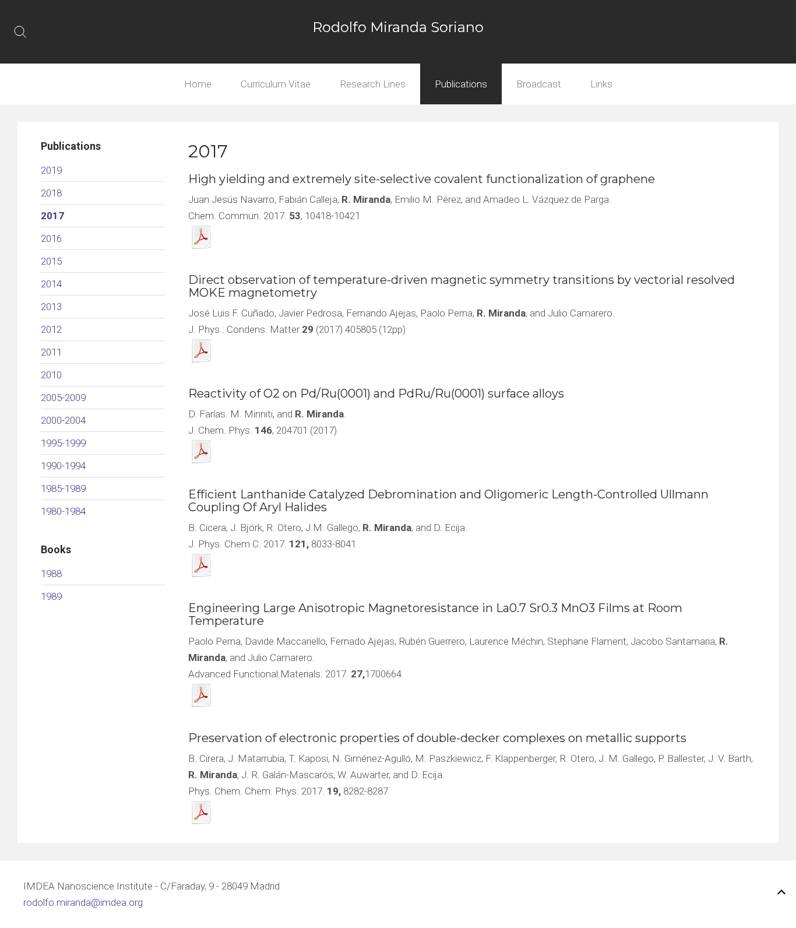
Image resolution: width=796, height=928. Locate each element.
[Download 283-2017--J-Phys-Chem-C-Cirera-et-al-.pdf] (201, 565)
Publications (461, 84)
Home (198, 84)
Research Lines (373, 84)
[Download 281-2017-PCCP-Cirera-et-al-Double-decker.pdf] (201, 812)
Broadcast (538, 84)
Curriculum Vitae (276, 84)
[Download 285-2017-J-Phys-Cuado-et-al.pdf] (201, 351)
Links (601, 84)
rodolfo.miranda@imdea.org (83, 902)
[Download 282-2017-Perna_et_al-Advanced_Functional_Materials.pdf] (201, 695)
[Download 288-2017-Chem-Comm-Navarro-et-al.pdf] (201, 237)
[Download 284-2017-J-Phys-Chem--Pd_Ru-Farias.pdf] (201, 451)
